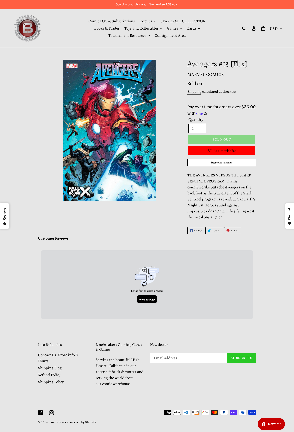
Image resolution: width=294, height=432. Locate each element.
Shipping (194, 91)
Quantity (195, 119)
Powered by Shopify (82, 422)
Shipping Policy (51, 382)
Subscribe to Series (222, 162)
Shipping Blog (50, 368)
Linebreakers (58, 422)
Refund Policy (49, 375)
